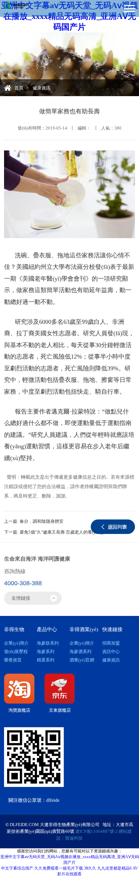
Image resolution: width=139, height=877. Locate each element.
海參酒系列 (80, 651)
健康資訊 (111, 659)
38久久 (90, 868)
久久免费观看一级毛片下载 (58, 868)
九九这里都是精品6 (114, 868)
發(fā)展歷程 (16, 651)
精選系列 (45, 659)
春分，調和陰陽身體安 (41, 521)
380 (117, 128)
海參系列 (45, 651)
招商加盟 (111, 643)
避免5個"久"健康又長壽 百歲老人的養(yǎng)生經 (66, 532)
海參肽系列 (48, 643)
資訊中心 (111, 651)
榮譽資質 (13, 659)
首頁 (19, 87)
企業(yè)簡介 (16, 643)
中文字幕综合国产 (17, 868)
